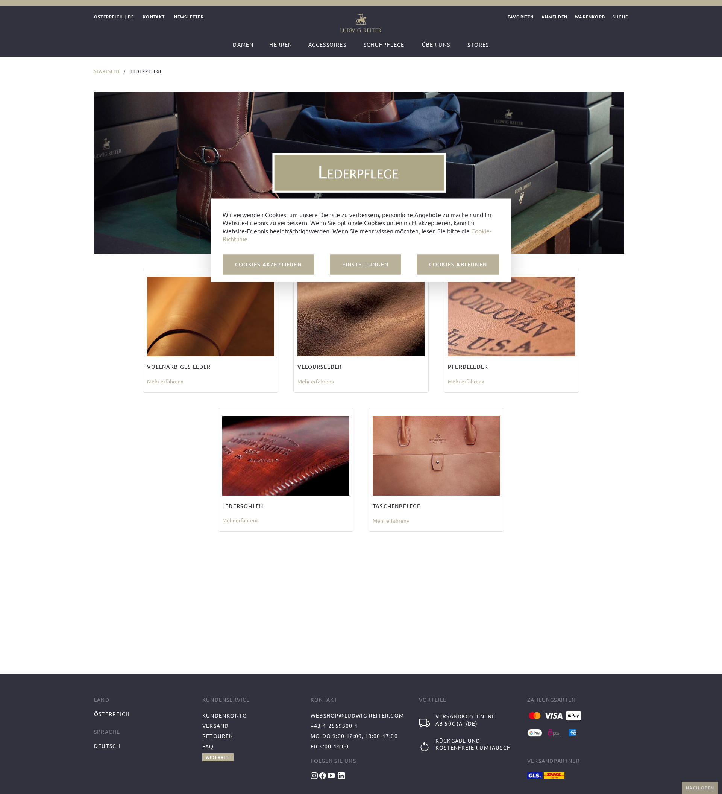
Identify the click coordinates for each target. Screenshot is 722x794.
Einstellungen (365, 264)
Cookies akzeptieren (268, 264)
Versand (215, 725)
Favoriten (521, 17)
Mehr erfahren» (165, 381)
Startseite (107, 71)
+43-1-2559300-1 (334, 725)
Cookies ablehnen (458, 264)
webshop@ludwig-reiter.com (357, 715)
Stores (478, 44)
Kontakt (154, 17)
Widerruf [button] (218, 757)
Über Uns (436, 44)
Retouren (218, 735)
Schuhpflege (384, 44)
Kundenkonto (224, 715)
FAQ (208, 746)
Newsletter (189, 17)
